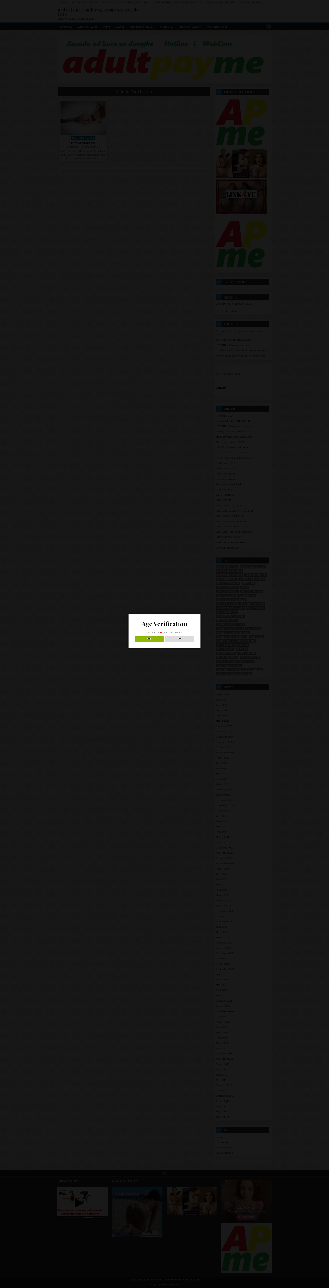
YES (149, 639)
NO (179, 639)
